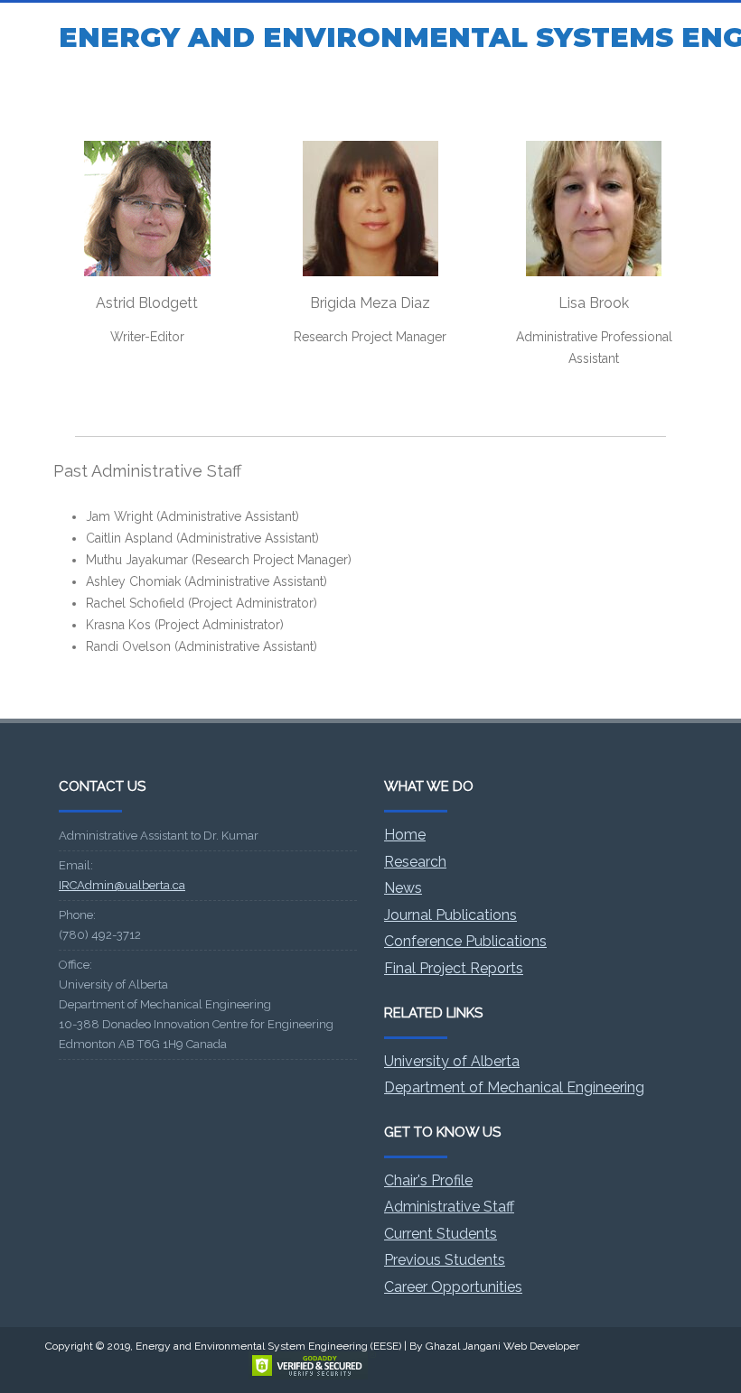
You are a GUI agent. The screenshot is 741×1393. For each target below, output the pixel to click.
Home (405, 834)
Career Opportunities (453, 1286)
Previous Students (444, 1259)
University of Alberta (452, 1061)
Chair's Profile (428, 1180)
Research (415, 861)
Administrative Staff (449, 1206)
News (403, 887)
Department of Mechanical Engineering (514, 1087)
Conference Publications (465, 941)
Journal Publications (450, 915)
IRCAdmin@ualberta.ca (122, 885)
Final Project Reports (453, 968)
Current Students (440, 1233)
